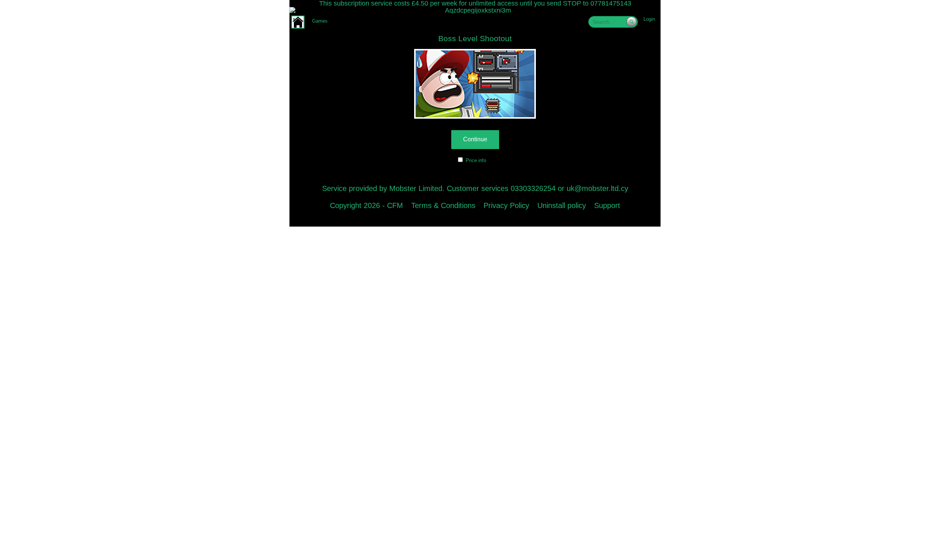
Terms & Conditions (443, 205)
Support (607, 205)
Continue (475, 139)
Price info (476, 160)
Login (649, 19)
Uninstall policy (561, 205)
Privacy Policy (506, 205)
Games (320, 21)
